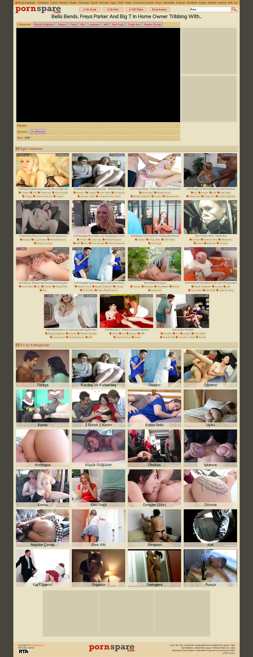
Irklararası (194, 196)
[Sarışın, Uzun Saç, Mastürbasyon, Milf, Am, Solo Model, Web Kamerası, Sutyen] (98, 217)
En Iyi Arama (159, 9)
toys (159, 2)
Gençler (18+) (87, 196)
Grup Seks (154, 239)
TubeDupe (118, 154)
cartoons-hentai (144, 2)
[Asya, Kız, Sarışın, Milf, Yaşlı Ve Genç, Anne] (126, 311)
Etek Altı (211, 243)
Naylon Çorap (152, 24)
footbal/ (192, 2)
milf (121, 2)
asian (203, 2)
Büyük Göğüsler (44, 24)
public (239, 2)
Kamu (199, 243)
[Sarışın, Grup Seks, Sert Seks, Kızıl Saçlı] (154, 217)
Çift (214, 192)
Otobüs (223, 243)
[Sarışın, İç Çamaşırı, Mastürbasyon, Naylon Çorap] (42, 217)
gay (114, 2)
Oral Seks (88, 290)
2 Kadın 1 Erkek (186, 337)
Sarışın (61, 24)
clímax (181, 2)
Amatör (80, 192)
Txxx (177, 154)
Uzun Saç (96, 239)
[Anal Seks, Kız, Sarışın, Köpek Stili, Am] (42, 264)
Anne (137, 337)
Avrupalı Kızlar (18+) (109, 196)
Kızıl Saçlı (117, 24)
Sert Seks (104, 192)
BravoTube (230, 154)
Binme (175, 286)
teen (129, 2)
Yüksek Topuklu (88, 333)
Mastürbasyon (58, 239)
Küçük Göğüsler (226, 196)
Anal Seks (147, 192)
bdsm (213, 2)
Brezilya (148, 286)
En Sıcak (91, 9)
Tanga (28, 196)
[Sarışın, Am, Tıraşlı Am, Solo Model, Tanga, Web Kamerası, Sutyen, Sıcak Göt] (42, 170)
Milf (105, 24)
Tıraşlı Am (133, 24)
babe (74, 2)
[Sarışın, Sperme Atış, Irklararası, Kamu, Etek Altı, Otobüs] (210, 217)
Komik (202, 337)
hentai (64, 2)
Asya (115, 333)
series (222, 2)
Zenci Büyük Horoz (107, 290)
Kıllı (82, 24)
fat (230, 2)
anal (54, 2)
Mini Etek (210, 290)
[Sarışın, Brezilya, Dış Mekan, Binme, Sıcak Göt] (154, 264)
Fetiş (73, 24)
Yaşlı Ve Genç (226, 290)
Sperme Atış (172, 196)
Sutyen (60, 196)
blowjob (84, 2)
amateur (44, 2)
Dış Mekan (162, 286)
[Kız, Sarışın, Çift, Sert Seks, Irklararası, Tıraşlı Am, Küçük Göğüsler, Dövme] (210, 170)
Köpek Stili (61, 286)
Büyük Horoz (164, 192)
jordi (94, 2)
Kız (195, 192)
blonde (105, 2)
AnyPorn (63, 154)
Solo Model (60, 192)
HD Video (137, 9)
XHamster (62, 201)
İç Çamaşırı (40, 239)
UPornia (39, 131)
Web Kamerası (43, 196)
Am (34, 192)
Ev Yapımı (119, 192)
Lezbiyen (93, 24)
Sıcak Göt (156, 290)
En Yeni (114, 9)
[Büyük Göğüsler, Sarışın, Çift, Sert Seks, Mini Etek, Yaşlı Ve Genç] (210, 264)
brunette (169, 2)
